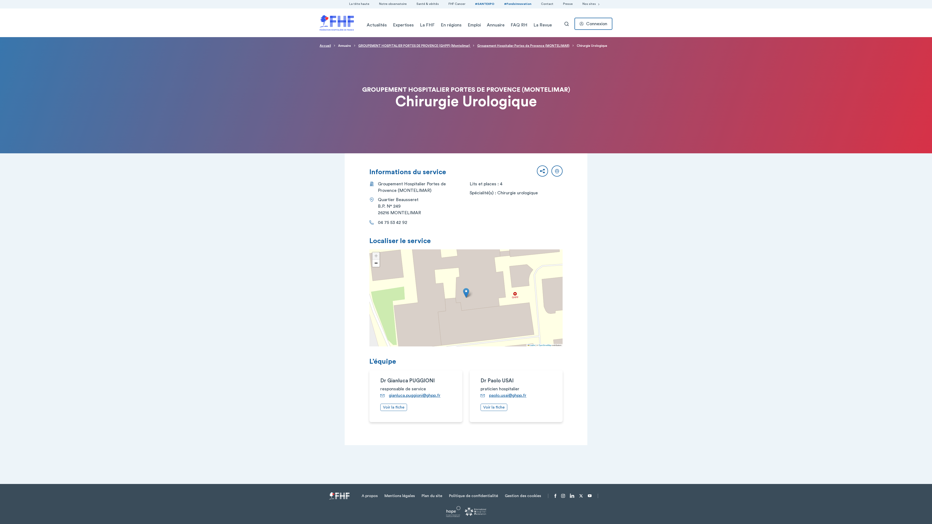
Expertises (403, 25)
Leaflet (532, 345)
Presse (568, 3)
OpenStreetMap (545, 345)
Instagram (563, 496)
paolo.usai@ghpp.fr (507, 395)
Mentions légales (399, 496)
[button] (542, 171)
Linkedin (572, 496)
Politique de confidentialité (473, 496)
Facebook (555, 496)
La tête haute (359, 3)
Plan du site (432, 496)
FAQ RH (519, 25)
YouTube (590, 496)
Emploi (474, 25)
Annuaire (496, 25)
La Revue (542, 25)
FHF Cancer (457, 3)
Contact (547, 3)
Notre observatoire (393, 3)
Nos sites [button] (589, 3)
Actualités (377, 25)
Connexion (596, 24)
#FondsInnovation (517, 3)
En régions (451, 25)
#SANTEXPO (484, 3)
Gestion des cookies (523, 496)
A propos (370, 496)
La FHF (427, 25)
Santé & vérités (427, 3)
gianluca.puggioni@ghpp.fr (415, 395)
